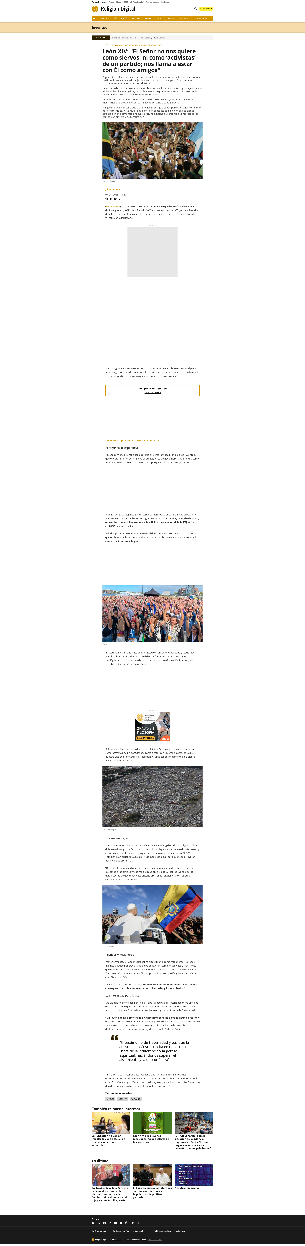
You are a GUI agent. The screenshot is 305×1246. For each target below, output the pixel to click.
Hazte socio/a (206, 9)
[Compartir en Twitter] (111, 198)
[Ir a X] (99, 1222)
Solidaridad (202, 18)
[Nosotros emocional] (194, 1175)
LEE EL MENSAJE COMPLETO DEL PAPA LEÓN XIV (132, 440)
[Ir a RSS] (138, 1222)
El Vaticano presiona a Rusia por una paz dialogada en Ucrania (138, 38)
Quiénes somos (99, 1231)
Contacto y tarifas (120, 1231)
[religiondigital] (100, 1239)
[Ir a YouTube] (116, 1222)
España (124, 18)
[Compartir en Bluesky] (115, 198)
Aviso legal (138, 1231)
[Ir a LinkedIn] (110, 1222)
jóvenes (110, 1099)
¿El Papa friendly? (137, 2)
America (149, 18)
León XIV (123, 1099)
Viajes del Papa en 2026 (118, 2)
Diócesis (171, 18)
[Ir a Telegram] (133, 1222)
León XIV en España (108, 18)
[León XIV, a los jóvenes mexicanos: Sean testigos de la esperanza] (152, 1123)
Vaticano (136, 18)
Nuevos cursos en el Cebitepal (158, 2)
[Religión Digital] (113, 9)
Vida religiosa (186, 18)
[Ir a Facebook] (94, 1222)
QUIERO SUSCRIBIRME (152, 393)
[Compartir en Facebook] (106, 198)
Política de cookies (162, 1231)
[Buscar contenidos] (195, 8)
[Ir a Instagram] (105, 1222)
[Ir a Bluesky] (122, 1222)
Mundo (160, 18)
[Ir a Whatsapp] (127, 1222)
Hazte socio (180, 1231)
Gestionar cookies (155, 1240)
